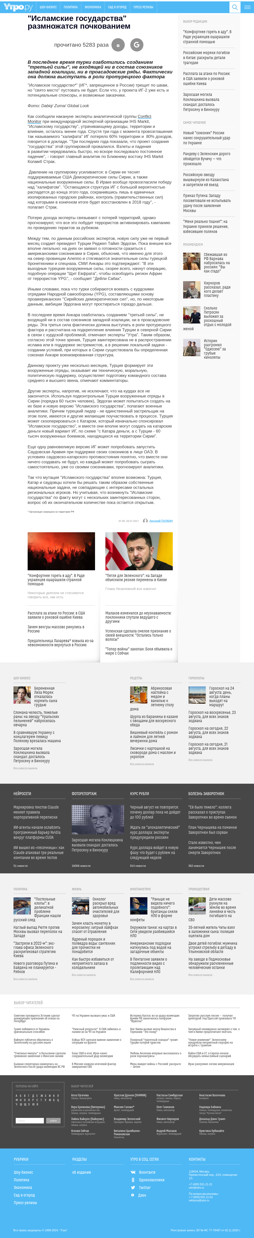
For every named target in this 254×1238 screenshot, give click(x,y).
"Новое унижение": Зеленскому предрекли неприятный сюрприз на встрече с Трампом (210, 1043)
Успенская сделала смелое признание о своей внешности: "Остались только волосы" (138, 635)
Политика (71, 7)
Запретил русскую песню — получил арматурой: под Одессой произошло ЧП (212, 1017)
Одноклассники (151, 1180)
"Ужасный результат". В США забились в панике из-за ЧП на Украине (96, 1030)
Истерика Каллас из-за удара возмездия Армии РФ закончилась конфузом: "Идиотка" (154, 1018)
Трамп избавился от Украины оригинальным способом (32, 1030)
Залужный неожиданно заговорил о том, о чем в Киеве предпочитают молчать (214, 1030)
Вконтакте (147, 1172)
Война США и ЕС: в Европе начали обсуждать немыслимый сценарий (209, 1055)
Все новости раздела (25, 768)
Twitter (145, 1187)
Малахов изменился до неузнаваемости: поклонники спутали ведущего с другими (138, 617)
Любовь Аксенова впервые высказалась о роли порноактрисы (155, 1055)
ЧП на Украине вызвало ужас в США (93, 1015)
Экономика (93, 7)
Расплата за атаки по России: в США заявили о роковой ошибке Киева (56, 615)
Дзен (142, 1195)
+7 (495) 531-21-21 (200, 1184)
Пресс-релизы (143, 7)
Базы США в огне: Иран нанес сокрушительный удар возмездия (92, 1055)
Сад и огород (117, 7)
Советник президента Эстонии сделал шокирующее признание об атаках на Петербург (37, 1018)
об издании (81, 1172)
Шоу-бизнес (48, 7)
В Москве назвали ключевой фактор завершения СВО (94, 1065)
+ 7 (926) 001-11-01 (201, 1197)
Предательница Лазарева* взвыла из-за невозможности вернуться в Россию (60, 643)
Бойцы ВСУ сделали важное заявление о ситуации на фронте (96, 1041)
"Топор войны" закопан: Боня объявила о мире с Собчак (138, 651)
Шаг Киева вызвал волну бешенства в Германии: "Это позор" (153, 1030)
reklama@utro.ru (199, 1200)
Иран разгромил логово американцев (211, 1064)
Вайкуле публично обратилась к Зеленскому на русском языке (33, 1041)
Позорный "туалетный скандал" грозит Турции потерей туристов (154, 1041)
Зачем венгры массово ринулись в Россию (56, 629)
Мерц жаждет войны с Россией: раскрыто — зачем (155, 1065)
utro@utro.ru (196, 1187)
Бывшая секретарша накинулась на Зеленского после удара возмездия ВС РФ (39, 1065)
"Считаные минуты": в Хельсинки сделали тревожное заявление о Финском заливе (40, 1055)
